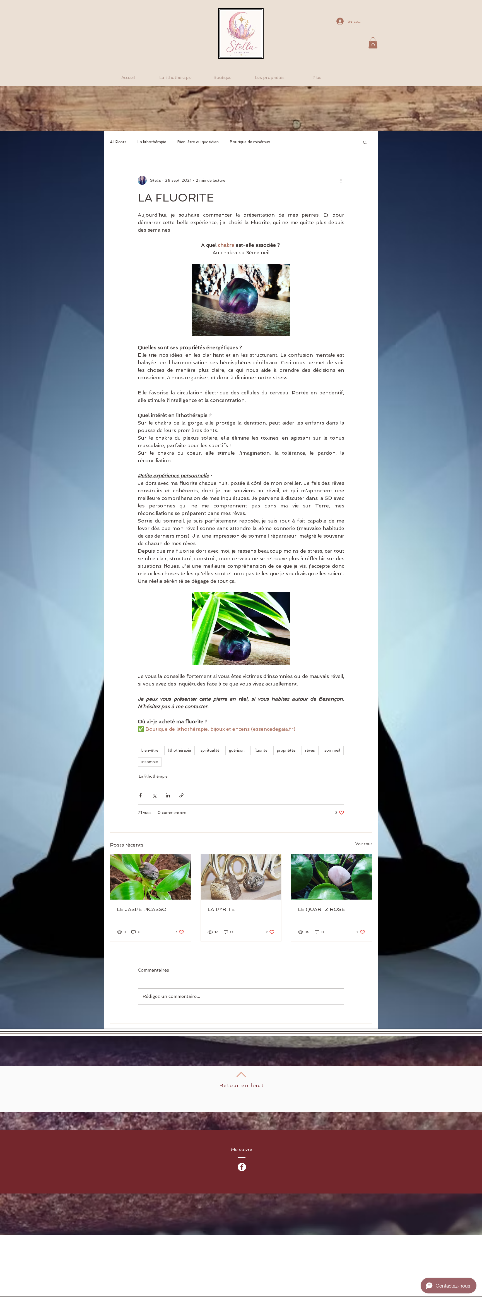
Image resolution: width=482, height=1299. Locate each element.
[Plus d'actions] (341, 180)
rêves (310, 750)
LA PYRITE (221, 909)
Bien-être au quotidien (198, 142)
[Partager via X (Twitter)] (154, 795)
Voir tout (363, 844)
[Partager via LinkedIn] (167, 795)
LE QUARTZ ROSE (321, 909)
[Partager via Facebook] (140, 795)
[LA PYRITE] (241, 877)
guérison (237, 750)
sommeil (332, 750)
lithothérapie (179, 750)
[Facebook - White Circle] (242, 1167)
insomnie (149, 761)
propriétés (286, 750)
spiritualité (210, 750)
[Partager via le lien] (181, 795)
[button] (373, 43)
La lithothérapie (152, 142)
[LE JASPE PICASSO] (150, 877)
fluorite (260, 750)
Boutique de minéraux (250, 142)
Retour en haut (241, 1085)
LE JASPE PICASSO (142, 909)
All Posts (118, 142)
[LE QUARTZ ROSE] (331, 877)
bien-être (149, 750)
